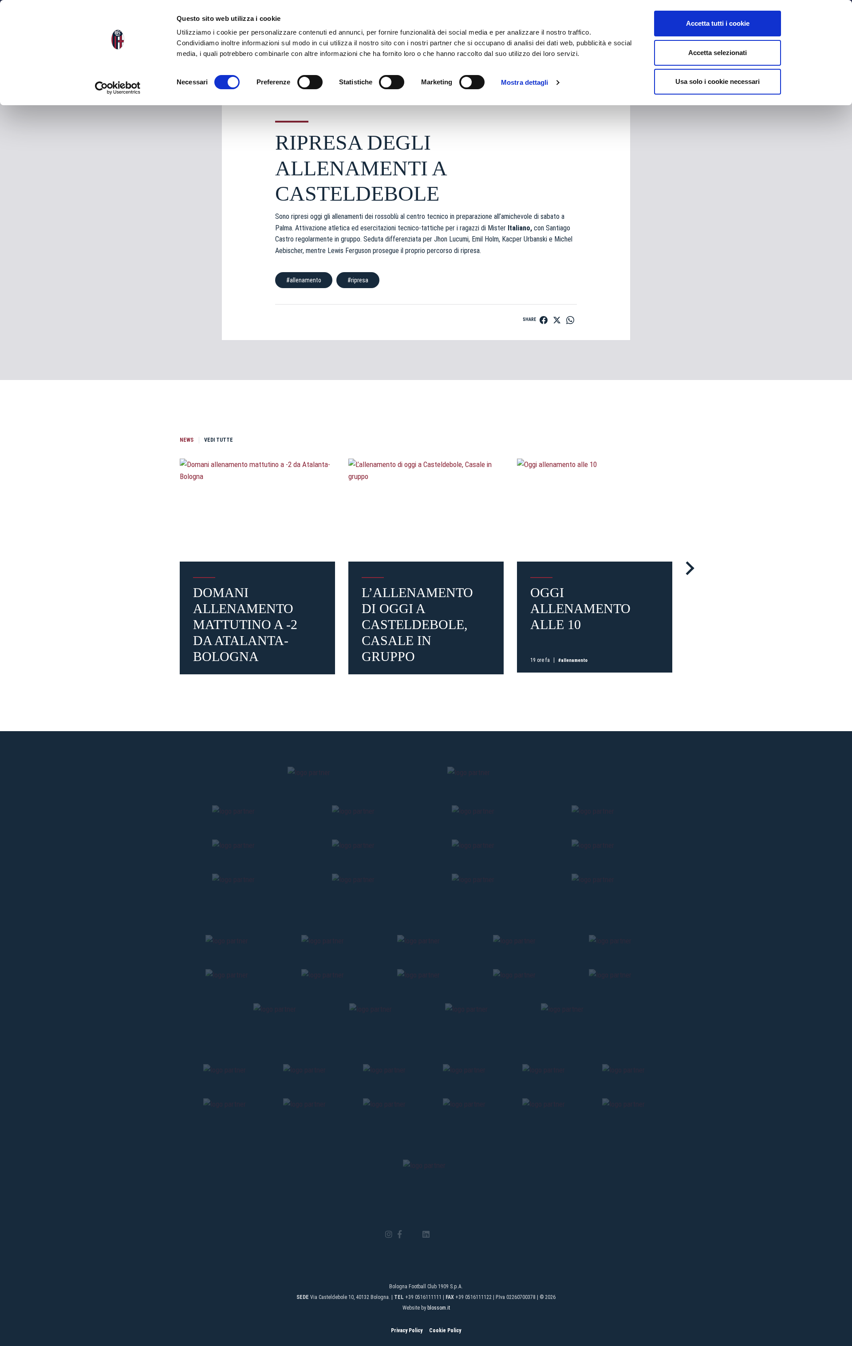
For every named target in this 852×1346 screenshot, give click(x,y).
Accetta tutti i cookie (717, 23)
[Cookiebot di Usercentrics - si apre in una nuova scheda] (118, 88)
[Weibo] (463, 1234)
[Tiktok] (437, 1234)
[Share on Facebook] (543, 320)
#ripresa (357, 280)
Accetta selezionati (717, 52)
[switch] (310, 82)
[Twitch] (450, 1234)
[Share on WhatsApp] (570, 320)
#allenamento (303, 280)
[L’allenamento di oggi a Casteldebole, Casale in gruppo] (426, 510)
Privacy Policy (406, 1330)
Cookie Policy (445, 1330)
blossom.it (438, 1308)
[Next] (687, 568)
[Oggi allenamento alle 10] (594, 510)
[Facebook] (400, 1234)
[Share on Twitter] (557, 320)
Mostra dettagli (524, 82)
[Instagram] (388, 1234)
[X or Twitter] (412, 1234)
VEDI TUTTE (218, 440)
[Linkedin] (426, 1234)
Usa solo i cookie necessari (717, 81)
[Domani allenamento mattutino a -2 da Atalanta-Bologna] (257, 510)
